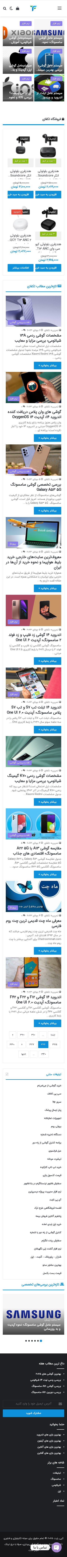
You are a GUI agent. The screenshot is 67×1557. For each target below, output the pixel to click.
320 (22, 1035)
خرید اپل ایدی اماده (51, 1224)
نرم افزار (56, 23)
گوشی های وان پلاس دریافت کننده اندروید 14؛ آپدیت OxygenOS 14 (34, 414)
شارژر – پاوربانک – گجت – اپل (46, 1257)
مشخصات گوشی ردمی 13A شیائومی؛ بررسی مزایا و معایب (38, 338)
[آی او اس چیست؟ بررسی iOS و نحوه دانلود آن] (18, 88)
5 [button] (29, 1341)
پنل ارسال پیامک (53, 1110)
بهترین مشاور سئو (52, 1265)
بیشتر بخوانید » (48, 365)
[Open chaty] (57, 1547)
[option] (33, 60)
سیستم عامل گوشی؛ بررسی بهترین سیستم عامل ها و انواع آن (49, 69)
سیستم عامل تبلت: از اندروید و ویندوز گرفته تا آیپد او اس (49, 97)
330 (12, 1044)
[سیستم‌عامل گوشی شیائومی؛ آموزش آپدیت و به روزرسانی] (18, 32)
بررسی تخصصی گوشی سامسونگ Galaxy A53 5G (36, 487)
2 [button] (38, 1341)
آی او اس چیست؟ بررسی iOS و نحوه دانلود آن (20, 97)
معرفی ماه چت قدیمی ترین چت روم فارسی (33, 923)
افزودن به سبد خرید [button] (46, 194)
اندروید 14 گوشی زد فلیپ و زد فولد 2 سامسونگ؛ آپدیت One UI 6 (35, 637)
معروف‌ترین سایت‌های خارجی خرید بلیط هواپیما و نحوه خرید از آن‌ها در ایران (33, 562)
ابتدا (53, 1035)
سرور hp (57, 1102)
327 (32, 1044)
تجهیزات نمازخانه (52, 1118)
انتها (23, 1054)
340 (44, 1054)
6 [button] (26, 1341)
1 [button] (41, 1341)
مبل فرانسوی (55, 1151)
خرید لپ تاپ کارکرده (50, 1167)
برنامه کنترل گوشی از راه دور (46, 1142)
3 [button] (35, 1341)
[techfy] (33, 8)
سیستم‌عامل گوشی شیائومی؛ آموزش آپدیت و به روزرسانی (19, 42)
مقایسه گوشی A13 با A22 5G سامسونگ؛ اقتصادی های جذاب (37, 850)
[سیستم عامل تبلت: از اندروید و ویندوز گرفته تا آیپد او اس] (49, 88)
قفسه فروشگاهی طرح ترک (47, 1208)
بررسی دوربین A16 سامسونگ (46, 1392)
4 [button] (32, 1341)
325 (54, 1044)
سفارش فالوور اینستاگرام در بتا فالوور (42, 1183)
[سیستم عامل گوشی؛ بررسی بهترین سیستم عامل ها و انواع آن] (49, 60)
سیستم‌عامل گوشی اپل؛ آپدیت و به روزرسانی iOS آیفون (20, 69)
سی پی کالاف (54, 1094)
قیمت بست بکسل (52, 1273)
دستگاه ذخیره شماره (51, 1134)
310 (33, 1035)
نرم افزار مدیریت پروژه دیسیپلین (44, 1191)
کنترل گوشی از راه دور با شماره (45, 1232)
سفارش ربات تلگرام (51, 1240)
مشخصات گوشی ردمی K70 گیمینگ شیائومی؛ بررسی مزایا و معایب (34, 778)
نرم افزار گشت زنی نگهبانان (47, 1249)
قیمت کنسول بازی (52, 1175)
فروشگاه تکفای (52, 119)
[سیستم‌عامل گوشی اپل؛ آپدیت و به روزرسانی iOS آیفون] (18, 60)
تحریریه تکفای (51, 330)
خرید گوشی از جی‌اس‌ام (49, 1085)
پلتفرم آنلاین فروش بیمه (48, 1216)
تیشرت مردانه (54, 1159)
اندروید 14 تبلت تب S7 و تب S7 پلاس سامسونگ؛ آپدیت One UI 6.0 (34, 710)
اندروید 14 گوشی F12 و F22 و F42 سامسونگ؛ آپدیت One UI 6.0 (35, 999)
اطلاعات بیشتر (20, 268)
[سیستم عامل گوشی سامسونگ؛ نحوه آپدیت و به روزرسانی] (49, 32)
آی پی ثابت (55, 1200)
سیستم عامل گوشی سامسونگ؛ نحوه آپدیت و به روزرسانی (49, 42)
